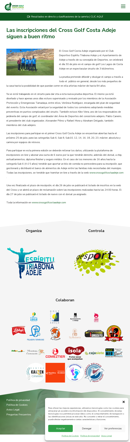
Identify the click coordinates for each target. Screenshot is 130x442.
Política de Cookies (70, 436)
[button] (123, 401)
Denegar (86, 428)
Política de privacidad (90, 436)
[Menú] (123, 6)
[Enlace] (14, 6)
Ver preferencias (113, 428)
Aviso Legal (106, 436)
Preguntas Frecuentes (18, 414)
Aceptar (60, 428)
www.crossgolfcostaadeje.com (106, 172)
